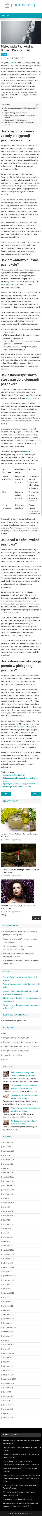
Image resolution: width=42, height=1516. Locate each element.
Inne (5, 1033)
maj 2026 (6, 1155)
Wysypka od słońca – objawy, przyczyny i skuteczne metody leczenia (18, 947)
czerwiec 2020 (8, 1396)
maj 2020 (6, 1401)
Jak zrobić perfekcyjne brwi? (14, 775)
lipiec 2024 (7, 1228)
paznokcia (9, 284)
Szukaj (3, 915)
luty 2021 (6, 1362)
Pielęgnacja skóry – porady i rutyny (16, 1038)
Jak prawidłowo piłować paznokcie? (16, 113)
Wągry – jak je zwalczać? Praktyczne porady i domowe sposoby (20, 940)
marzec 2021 (8, 1357)
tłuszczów (20, 727)
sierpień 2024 (8, 1224)
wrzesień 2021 (8, 1332)
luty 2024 (6, 1241)
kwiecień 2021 (8, 1353)
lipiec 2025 (7, 1198)
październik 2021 (9, 1327)
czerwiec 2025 (8, 1203)
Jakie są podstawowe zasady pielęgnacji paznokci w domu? (21, 109)
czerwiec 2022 (8, 1293)
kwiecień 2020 (8, 1405)
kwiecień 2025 (8, 1211)
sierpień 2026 (8, 1143)
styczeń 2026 (8, 1173)
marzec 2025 (8, 1216)
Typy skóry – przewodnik (12, 1055)
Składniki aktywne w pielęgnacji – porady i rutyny (21, 1046)
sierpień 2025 (8, 1194)
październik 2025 (9, 1185)
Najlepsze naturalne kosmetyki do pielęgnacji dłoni (37, 794)
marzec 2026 (8, 1164)
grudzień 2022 (8, 1267)
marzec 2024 (8, 1237)
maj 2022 (6, 1297)
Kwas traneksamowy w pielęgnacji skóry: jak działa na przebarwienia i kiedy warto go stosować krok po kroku (22, 1478)
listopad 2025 (8, 1181)
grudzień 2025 (8, 1177)
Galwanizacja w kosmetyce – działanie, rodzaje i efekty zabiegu (21, 962)
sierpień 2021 (8, 1336)
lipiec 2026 (7, 1147)
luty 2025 (6, 1220)
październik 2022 (9, 1276)
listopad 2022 (8, 1271)
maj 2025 (6, 1207)
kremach (26, 452)
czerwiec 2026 (8, 1151)
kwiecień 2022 (8, 1302)
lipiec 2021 (7, 1340)
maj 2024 (6, 1233)
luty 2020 (6, 1413)
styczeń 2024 (8, 1246)
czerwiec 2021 (8, 1345)
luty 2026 (6, 1168)
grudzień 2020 (8, 1370)
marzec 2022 (8, 1306)
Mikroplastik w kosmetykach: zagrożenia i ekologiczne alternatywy (18, 955)
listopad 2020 (8, 1375)
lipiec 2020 (7, 1392)
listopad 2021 (8, 1323)
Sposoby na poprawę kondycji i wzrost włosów (21, 784)
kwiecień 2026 (8, 1160)
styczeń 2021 (8, 1366)
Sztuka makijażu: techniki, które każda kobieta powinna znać (18, 907)
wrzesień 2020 (8, 1383)
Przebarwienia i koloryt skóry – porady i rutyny (20, 1042)
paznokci (13, 63)
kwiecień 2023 (8, 1259)
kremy (28, 398)
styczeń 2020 (8, 1418)
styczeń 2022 (8, 1314)
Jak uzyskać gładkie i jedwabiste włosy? (18, 1499)
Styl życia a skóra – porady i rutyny (16, 1051)
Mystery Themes (28, 1513)
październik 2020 (9, 1379)
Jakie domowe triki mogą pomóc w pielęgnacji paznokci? (19, 124)
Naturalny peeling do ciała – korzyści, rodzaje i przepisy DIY (19, 835)
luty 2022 (6, 1310)
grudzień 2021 (8, 1319)
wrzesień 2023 (8, 1254)
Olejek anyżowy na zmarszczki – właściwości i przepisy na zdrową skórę (20, 933)
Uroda (4, 54)
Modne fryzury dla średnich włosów (17, 787)
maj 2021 (6, 1349)
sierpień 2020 (8, 1388)
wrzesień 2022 (8, 1280)
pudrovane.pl (19, 58)
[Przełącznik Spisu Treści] (36, 105)
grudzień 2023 (8, 1250)
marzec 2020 (8, 1409)
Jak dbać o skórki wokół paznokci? (15, 120)
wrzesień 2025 (8, 1190)
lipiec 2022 (7, 1289)
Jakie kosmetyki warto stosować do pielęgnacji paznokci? (19, 116)
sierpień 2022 (8, 1284)
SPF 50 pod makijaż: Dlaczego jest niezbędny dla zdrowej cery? (20, 871)
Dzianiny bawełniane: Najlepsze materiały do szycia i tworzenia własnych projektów (7, 794)
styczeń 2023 (8, 1263)
